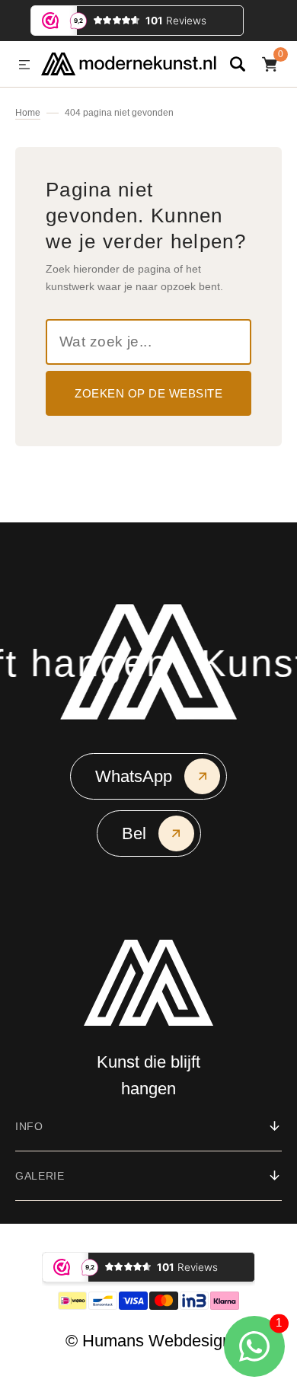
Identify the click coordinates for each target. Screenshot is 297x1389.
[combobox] (148, 342)
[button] (24, 65)
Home (27, 112)
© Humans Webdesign (148, 1340)
